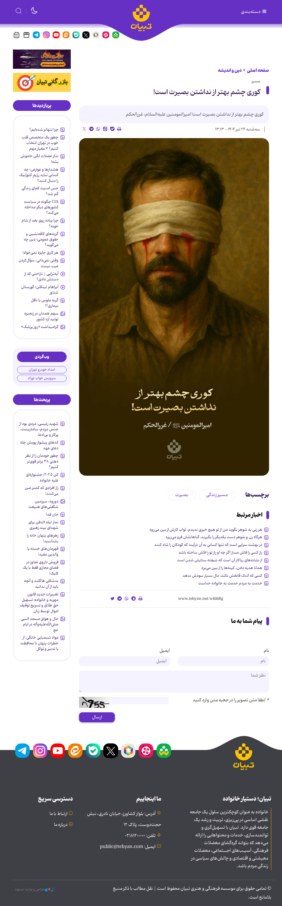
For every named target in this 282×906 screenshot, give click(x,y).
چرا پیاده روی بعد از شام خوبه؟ (39, 223)
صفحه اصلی (258, 70)
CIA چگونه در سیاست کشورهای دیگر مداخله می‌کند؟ (41, 207)
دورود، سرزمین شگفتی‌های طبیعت (43, 504)
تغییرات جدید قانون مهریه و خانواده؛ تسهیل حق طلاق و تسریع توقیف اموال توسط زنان (39, 602)
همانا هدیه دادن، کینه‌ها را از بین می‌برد (231, 568)
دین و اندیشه (230, 70)
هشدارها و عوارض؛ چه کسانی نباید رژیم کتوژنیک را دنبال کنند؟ (38, 175)
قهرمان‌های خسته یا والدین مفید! (42, 551)
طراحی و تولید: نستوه (30, 889)
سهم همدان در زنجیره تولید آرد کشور (41, 316)
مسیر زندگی (217, 495)
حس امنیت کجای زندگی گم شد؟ (39, 191)
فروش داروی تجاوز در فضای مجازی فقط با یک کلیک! (40, 567)
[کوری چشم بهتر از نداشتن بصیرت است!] (174, 307)
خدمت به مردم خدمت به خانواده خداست (230, 583)
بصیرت (181, 495)
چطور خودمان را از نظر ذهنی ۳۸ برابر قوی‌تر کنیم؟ (41, 461)
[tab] (42, 105)
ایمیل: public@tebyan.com (128, 846)
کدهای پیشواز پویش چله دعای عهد (39, 445)
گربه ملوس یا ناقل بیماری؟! (44, 303)
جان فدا (52, 514)
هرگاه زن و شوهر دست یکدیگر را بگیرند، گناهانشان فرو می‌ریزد (214, 537)
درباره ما (60, 824)
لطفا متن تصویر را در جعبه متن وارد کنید (231, 700)
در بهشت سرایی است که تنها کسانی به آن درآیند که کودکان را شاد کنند (208, 545)
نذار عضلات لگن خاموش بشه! (39, 159)
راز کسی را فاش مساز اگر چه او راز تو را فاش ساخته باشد (220, 552)
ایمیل (164, 650)
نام (266, 650)
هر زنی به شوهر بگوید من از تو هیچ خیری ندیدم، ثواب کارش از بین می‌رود (205, 530)
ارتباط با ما (58, 813)
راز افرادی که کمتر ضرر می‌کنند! (41, 490)
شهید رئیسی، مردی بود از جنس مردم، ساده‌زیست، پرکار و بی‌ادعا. (38, 429)
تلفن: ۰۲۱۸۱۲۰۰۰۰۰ (140, 835)
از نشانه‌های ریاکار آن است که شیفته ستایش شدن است (219, 560)
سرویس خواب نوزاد (42, 378)
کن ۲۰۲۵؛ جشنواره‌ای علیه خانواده (42, 477)
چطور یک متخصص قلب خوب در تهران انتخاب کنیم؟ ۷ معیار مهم (40, 143)
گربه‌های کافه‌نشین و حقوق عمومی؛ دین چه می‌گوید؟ (41, 239)
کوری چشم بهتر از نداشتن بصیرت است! (206, 92)
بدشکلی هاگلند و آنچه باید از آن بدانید (41, 583)
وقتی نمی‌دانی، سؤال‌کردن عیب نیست (38, 263)
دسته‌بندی (251, 11)
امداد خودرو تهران (42, 370)
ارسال (97, 717)
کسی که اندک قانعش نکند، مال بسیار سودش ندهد (222, 576)
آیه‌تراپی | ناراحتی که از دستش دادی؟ (41, 276)
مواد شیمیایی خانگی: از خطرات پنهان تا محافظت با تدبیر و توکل (39, 643)
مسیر (256, 81)
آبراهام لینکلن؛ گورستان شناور (39, 289)
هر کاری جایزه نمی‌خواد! (40, 253)
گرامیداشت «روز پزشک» (39, 327)
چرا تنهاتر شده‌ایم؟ (43, 130)
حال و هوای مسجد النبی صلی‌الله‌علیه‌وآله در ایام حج (39, 624)
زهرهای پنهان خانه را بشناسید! (42, 538)
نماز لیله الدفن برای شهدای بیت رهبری (43, 525)
